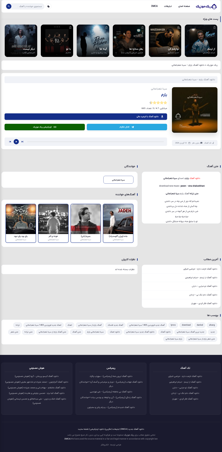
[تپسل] (49, 123)
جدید (212, 382)
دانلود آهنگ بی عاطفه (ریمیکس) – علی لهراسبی (111, 442)
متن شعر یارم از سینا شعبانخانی (201, 389)
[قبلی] (10, 192)
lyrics (173, 375)
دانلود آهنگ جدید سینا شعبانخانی (140, 382)
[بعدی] (22, 192)
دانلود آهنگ (166, 382)
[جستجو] (8, 6)
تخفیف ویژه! (198, 431)
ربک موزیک (212, 65)
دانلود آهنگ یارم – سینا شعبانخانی (198, 79)
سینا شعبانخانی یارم (95, 382)
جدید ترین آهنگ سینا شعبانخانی (190, 382)
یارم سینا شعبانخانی (174, 389)
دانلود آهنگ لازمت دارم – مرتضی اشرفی (200, 319)
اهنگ (69, 375)
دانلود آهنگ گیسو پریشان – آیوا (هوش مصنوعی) (37, 426)
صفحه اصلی (184, 6)
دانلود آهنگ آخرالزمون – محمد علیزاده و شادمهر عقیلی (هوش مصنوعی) (36, 432)
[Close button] (217, 392)
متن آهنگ (76, 382)
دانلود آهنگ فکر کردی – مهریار (204, 353)
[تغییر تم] (49, 6)
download (186, 375)
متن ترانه (28, 382)
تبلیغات (168, 6)
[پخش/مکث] (16, 192)
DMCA (154, 6)
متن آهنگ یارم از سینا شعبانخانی (52, 382)
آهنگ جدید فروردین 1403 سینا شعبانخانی (147, 375)
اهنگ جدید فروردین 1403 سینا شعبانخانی (43, 375)
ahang (212, 375)
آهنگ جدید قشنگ (115, 375)
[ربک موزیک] (206, 6)
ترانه (18, 375)
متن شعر (14, 382)
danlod (200, 375)
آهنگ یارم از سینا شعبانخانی (90, 375)
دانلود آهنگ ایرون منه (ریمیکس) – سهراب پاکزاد (111, 426)
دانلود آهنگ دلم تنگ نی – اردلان (203, 345)
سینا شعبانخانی (173, 244)
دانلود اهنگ (115, 382)
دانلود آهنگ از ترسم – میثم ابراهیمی (201, 327)
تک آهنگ (207, 193)
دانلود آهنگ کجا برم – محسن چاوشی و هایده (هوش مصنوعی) (37, 443)
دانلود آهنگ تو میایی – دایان (204, 336)
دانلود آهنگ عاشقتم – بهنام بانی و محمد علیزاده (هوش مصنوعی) (37, 438)
